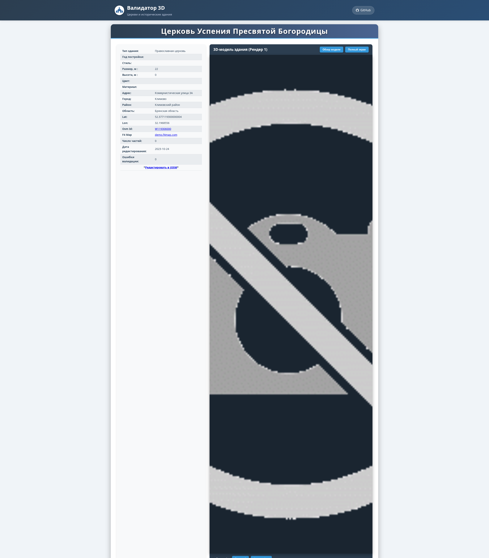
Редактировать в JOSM (161, 167)
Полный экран (357, 49)
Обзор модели (331, 49)
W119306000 (163, 129)
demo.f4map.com (166, 135)
